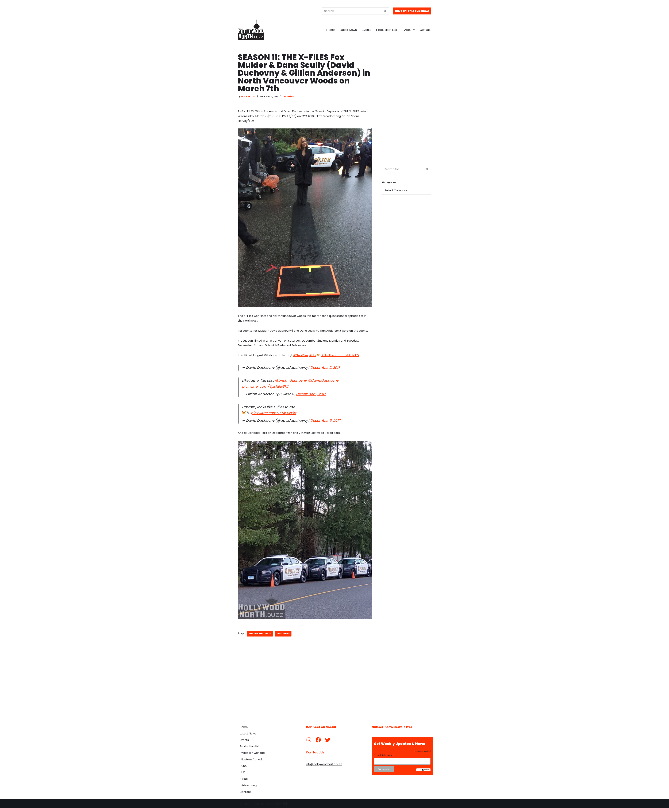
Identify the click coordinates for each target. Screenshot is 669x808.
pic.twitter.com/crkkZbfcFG (339, 355)
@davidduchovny (323, 380)
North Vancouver (259, 633)
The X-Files (288, 96)
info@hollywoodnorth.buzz (324, 764)
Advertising (249, 785)
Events (366, 30)
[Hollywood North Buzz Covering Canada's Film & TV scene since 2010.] (251, 30)
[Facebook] (318, 740)
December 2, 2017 (325, 367)
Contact (425, 30)
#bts (312, 355)
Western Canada (253, 753)
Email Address (384, 755)
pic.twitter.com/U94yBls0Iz (273, 412)
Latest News (348, 30)
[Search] (385, 10)
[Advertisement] (406, 105)
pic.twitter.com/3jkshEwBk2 (265, 386)
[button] (398, 30)
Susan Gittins (248, 96)
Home (330, 30)
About (244, 779)
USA (244, 766)
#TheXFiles (300, 355)
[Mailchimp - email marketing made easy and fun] (423, 770)
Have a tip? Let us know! (412, 11)
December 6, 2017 (325, 420)
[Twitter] (328, 740)
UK (243, 772)
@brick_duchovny (291, 380)
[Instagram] (309, 740)
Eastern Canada (252, 759)
